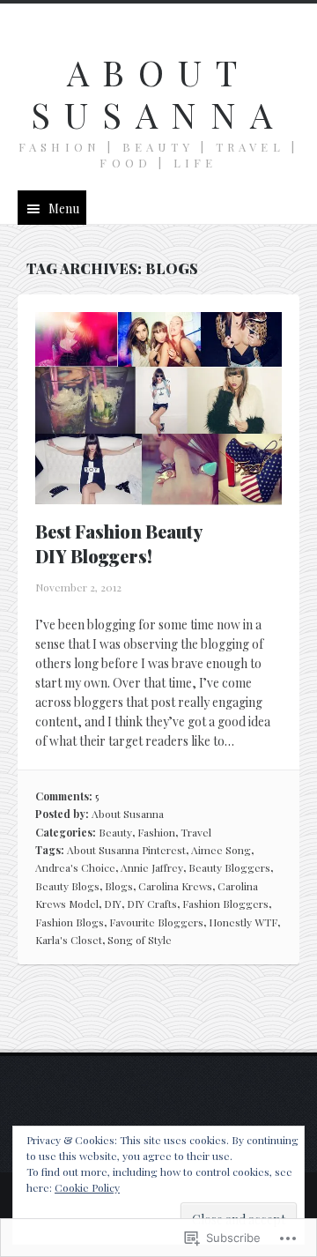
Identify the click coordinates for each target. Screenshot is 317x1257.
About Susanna (158, 93)
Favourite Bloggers (156, 922)
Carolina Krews (175, 886)
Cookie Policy (87, 1187)
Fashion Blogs (69, 922)
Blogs (119, 886)
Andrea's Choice (75, 867)
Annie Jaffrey (152, 867)
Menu (63, 208)
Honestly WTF (243, 922)
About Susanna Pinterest (126, 850)
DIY (113, 903)
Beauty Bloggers (229, 867)
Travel (196, 832)
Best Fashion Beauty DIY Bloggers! (118, 543)
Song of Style (139, 940)
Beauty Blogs (67, 886)
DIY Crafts (152, 903)
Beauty (115, 832)
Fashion (156, 832)
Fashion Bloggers (225, 903)
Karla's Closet (68, 940)
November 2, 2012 (78, 587)
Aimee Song (221, 850)
